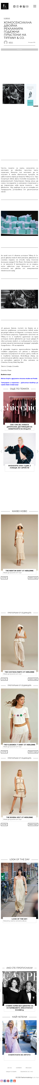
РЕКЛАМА (29, 1067)
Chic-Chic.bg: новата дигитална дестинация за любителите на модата (19, 427)
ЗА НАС (10, 1067)
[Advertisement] (19, 128)
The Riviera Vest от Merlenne (19, 817)
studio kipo (35, 1077)
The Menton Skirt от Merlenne (19, 571)
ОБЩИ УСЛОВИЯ (11, 1071)
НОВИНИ (7, 18)
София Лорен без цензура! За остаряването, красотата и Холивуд (19, 1008)
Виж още (33, 578)
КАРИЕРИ (19, 1067)
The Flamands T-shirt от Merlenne (19, 745)
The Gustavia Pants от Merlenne (19, 672)
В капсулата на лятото (19, 1055)
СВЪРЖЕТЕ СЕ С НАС (26, 1071)
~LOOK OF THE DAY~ (19, 919)
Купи (4, 578)
